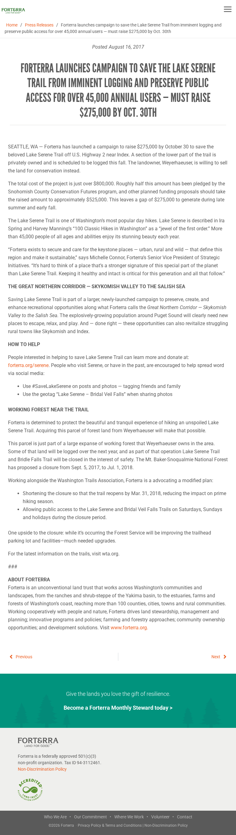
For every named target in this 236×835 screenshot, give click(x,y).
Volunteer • (162, 816)
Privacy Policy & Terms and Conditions (110, 825)
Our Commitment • (92, 816)
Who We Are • (57, 816)
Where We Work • (131, 816)
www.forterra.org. (129, 628)
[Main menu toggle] (227, 9)
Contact (184, 816)
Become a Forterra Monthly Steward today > (118, 707)
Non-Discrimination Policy (42, 769)
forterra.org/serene (28, 365)
